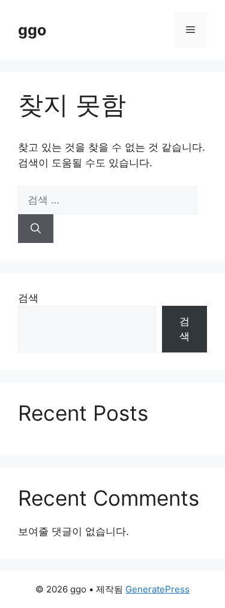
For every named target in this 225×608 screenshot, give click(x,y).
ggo (32, 30)
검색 (28, 298)
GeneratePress (157, 589)
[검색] (35, 228)
